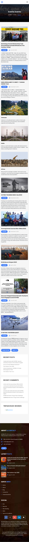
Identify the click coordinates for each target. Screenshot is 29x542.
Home (4, 485)
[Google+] (15, 517)
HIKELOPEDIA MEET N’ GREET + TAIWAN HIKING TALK (12, 83)
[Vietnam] (14, 107)
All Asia (4, 50)
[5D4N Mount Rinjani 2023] (14, 252)
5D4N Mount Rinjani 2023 (9, 262)
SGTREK (5, 395)
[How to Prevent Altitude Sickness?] (3, 467)
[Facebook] (6, 517)
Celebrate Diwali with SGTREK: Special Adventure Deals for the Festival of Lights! (13, 362)
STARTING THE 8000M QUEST (10, 332)
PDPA (4, 511)
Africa (3, 169)
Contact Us (5, 492)
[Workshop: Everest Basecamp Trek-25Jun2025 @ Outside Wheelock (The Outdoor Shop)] (14, 34)
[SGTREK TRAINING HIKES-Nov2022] (14, 185)
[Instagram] (10, 517)
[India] (14, 133)
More (4, 448)
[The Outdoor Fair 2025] (3, 474)
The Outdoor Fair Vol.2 (8, 371)
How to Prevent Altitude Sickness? (11, 364)
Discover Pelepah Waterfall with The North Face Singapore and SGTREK (14, 296)
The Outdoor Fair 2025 (8, 366)
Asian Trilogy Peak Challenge (16, 395)
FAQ (4, 504)
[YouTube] (24, 517)
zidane (5, 384)
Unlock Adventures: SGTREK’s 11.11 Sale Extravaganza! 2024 (12, 369)
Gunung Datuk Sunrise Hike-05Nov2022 (13, 228)
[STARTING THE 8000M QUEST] (14, 322)
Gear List (5, 506)
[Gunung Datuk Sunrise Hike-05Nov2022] (14, 218)
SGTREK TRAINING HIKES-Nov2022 (11, 195)
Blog (4, 490)
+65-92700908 (6, 444)
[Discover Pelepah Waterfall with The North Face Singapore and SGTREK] (14, 286)
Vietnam (4, 117)
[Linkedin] (19, 517)
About (4, 487)
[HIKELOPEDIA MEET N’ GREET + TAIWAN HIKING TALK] (14, 72)
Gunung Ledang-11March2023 (15, 384)
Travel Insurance (7, 494)
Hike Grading (6, 508)
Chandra (5, 391)
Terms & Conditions (7, 513)
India (2, 143)
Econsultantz (20, 535)
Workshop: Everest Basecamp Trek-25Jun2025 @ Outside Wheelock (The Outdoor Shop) (12, 45)
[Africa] (14, 159)
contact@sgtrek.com (8, 441)
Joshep (5, 386)
